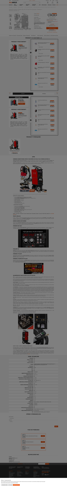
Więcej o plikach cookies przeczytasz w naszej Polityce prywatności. (9, 482)
